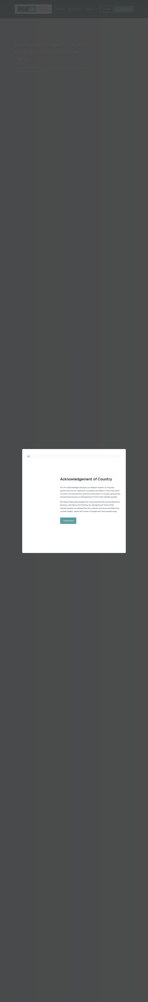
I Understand (68, 521)
